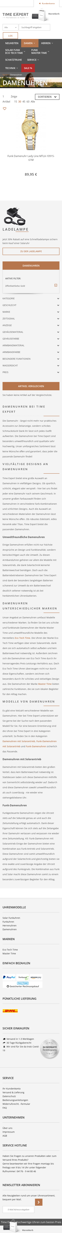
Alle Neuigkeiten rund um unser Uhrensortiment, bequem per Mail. (29, 1197)
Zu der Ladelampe (31, 251)
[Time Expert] (15, 15)
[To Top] (54, 1221)
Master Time (45, 683)
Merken (5, 109)
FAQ (5, 1107)
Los (10, 35)
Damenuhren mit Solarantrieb (19, 741)
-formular (25, 1103)
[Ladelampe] (15, 216)
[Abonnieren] (38, 1202)
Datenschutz (9, 1096)
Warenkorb (53, 13)
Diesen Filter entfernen (56, 288)
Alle (33, 101)
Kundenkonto (48, 3)
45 (23, 101)
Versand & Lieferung (13, 1092)
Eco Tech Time (22, 637)
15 (15, 101)
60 (28, 101)
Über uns (7, 1128)
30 (19, 101)
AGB (5, 1135)
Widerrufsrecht (11, 1103)
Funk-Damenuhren (36, 746)
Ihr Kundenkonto (12, 1088)
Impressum (9, 1131)
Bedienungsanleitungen (15, 1100)
